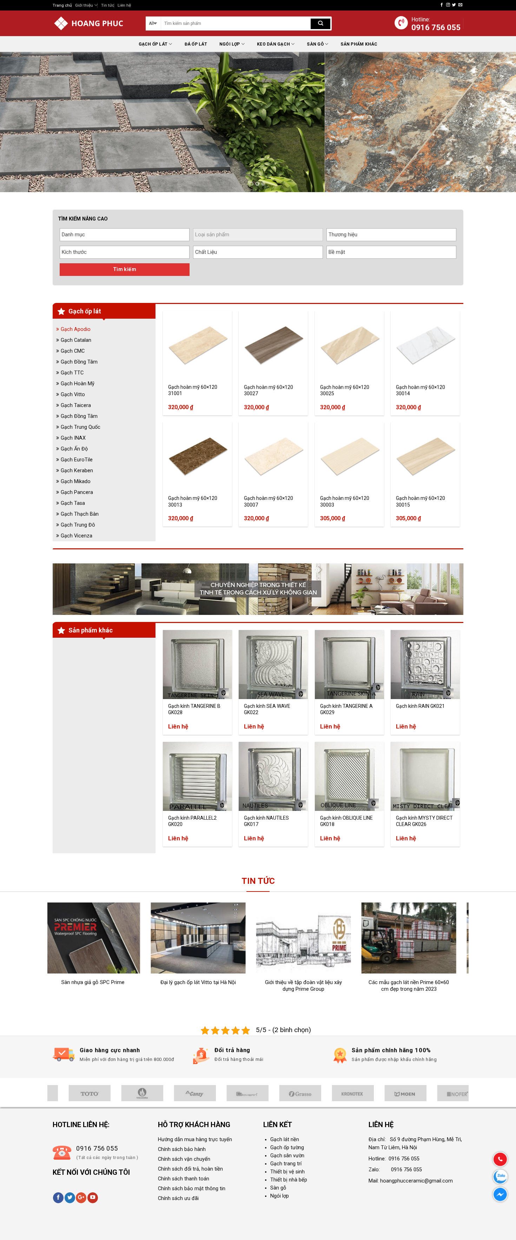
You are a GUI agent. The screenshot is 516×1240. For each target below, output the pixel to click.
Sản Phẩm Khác (358, 44)
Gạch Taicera (76, 405)
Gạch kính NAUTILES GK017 (266, 821)
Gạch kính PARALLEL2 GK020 (192, 821)
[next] (496, 122)
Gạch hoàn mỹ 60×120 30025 (344, 390)
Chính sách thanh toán (183, 1179)
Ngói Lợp (229, 44)
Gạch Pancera (77, 492)
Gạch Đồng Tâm (79, 362)
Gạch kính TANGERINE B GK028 (194, 709)
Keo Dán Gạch (273, 44)
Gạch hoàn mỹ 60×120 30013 (192, 501)
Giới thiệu (84, 5)
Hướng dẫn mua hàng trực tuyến (195, 1140)
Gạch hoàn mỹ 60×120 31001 (192, 390)
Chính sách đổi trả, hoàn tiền (190, 1169)
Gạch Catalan (76, 340)
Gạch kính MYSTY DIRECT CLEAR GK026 (424, 821)
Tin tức (107, 5)
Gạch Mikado (76, 482)
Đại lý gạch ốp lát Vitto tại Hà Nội (133, 982)
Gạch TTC (72, 373)
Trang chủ (62, 5)
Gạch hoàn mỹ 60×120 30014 (420, 390)
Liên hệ (124, 5)
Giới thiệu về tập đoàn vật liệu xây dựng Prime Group (238, 985)
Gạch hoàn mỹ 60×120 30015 (420, 501)
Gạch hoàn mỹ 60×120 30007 (268, 501)
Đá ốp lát (196, 44)
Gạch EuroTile (77, 460)
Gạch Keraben (77, 471)
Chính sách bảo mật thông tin (191, 1189)
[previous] (19, 122)
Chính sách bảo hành (182, 1149)
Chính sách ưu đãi (178, 1198)
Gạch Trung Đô (78, 525)
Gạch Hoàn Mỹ (77, 384)
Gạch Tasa (73, 503)
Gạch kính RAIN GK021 (420, 706)
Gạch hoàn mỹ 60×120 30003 (344, 501)
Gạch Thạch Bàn (80, 514)
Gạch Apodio (76, 329)
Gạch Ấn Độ (74, 449)
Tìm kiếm (124, 269)
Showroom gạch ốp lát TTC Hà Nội (448, 982)
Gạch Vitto (73, 395)
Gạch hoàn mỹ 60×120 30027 (268, 390)
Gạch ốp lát (153, 44)
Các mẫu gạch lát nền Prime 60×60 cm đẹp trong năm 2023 (343, 985)
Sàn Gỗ (315, 44)
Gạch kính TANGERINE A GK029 (346, 709)
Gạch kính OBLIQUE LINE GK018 (346, 821)
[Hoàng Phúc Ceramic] (94, 23)
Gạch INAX (73, 438)
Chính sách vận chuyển (184, 1159)
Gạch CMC (73, 351)
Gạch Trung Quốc (80, 427)
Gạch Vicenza (76, 536)
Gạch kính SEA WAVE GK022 (267, 709)
